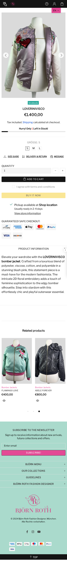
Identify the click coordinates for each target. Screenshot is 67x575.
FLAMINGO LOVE (10, 390)
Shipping (28, 122)
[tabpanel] (17, 374)
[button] (56, 10)
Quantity (8, 166)
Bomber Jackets (9, 387)
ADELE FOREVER (43, 390)
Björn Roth (12, 4)
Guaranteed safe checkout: (21, 221)
